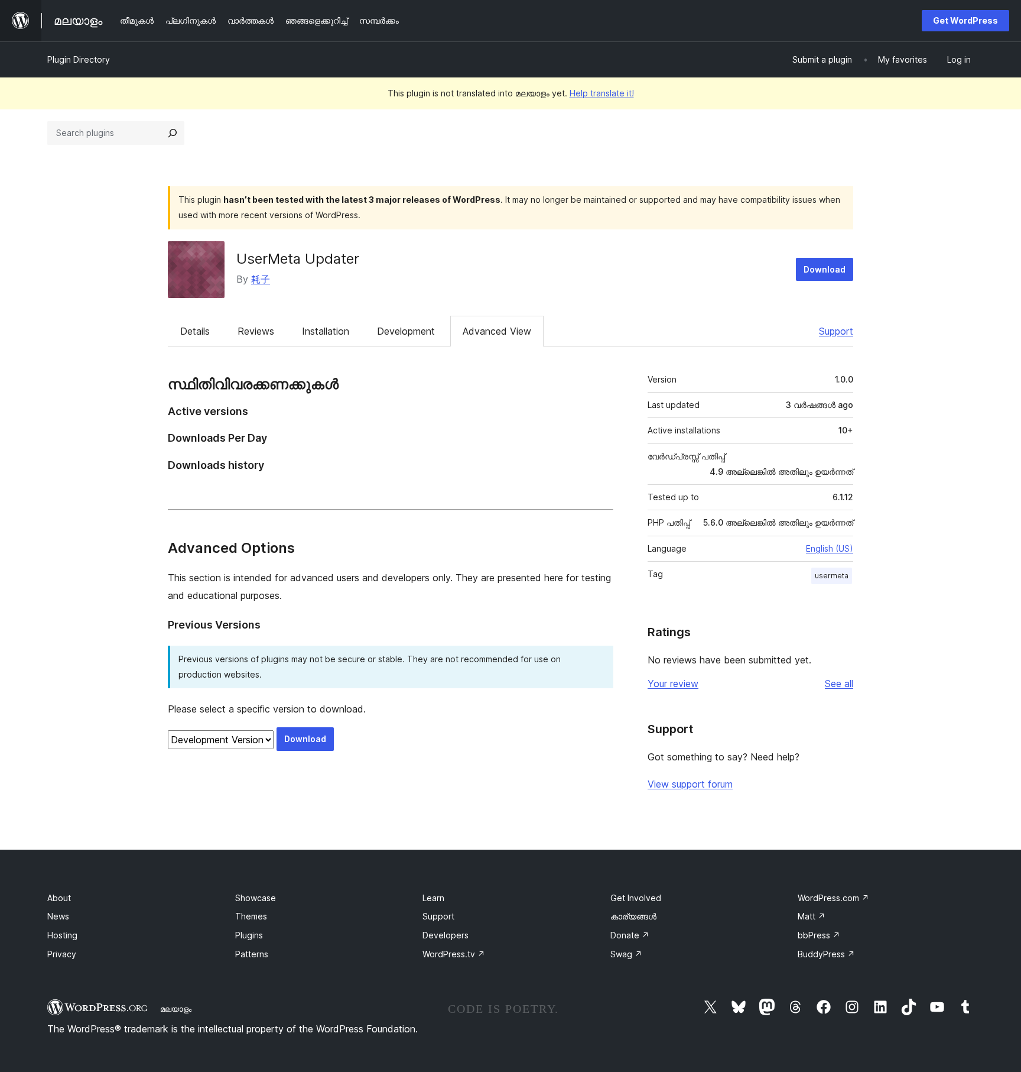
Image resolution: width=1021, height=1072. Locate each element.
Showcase (255, 898)
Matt (811, 916)
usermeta (831, 575)
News (58, 916)
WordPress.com (833, 898)
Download (825, 269)
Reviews (256, 331)
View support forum (690, 784)
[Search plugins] (172, 133)
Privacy (61, 954)
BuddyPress (826, 954)
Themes (251, 916)
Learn (433, 898)
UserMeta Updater (297, 258)
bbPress (819, 935)
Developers (445, 935)
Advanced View (497, 331)
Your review (673, 683)
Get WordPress (965, 20)
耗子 (260, 279)
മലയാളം (175, 1008)
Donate (629, 935)
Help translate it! (602, 93)
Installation (325, 331)
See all (839, 683)
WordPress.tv (453, 954)
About (59, 898)
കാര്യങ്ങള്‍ (633, 916)
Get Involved (635, 898)
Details (195, 331)
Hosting (62, 935)
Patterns (251, 954)
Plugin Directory (78, 59)
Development (406, 331)
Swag (626, 954)
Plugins (249, 935)
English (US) (829, 548)
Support (836, 331)
